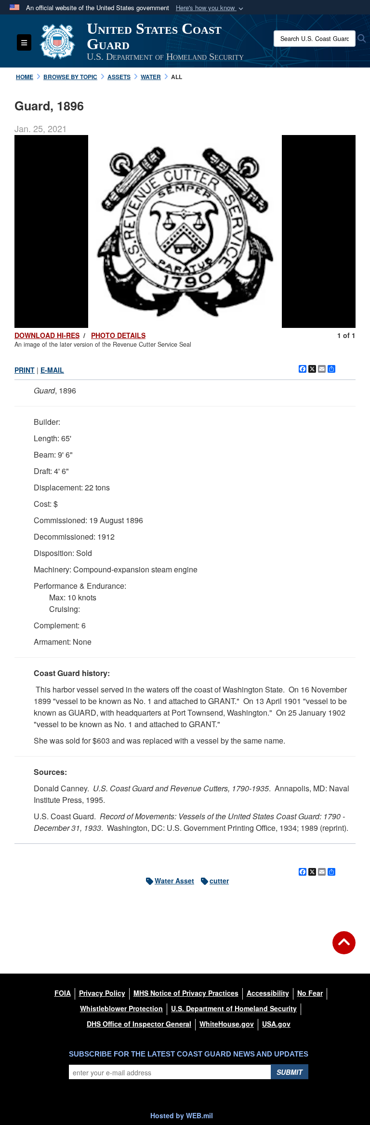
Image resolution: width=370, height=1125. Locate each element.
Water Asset (174, 880)
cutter (219, 880)
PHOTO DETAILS (118, 335)
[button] (210, 8)
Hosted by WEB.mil (181, 1115)
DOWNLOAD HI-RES (46, 335)
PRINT (24, 370)
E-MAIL (52, 370)
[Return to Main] (344, 948)
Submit (290, 1072)
